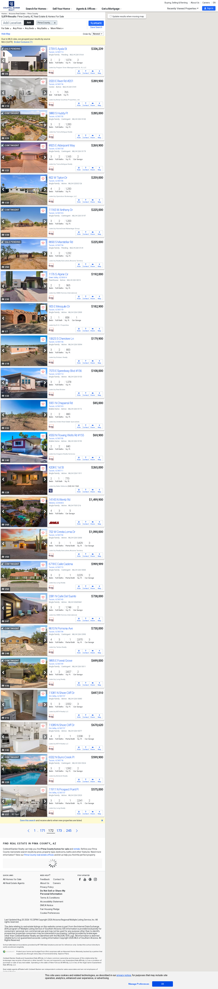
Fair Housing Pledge (49, 909)
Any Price (17, 28)
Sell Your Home (61, 8)
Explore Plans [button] (63, 954)
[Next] (45, 60)
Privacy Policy (47, 887)
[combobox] (6, 28)
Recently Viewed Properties (182, 8)
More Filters (56, 28)
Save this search (27, 820)
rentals (76, 849)
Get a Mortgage (111, 8)
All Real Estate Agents (13, 883)
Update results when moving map (128, 16)
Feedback (45, 879)
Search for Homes (36, 8)
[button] (208, 8)
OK (162, 984)
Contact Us (58, 879)
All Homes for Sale (12, 879)
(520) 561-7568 (73, 486)
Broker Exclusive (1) (23, 42)
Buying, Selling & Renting (176, 3)
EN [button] (214, 2)
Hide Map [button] (5, 34)
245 (68, 830)
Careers (206, 3)
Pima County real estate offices (39, 855)
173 (59, 830)
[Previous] (3, 60)
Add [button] (29, 22)
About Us (195, 3)
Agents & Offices (86, 8)
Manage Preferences (138, 984)
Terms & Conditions (50, 897)
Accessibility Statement (51, 901)
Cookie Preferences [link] (50, 913)
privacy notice (124, 975)
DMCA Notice (46, 905)
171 (42, 830)
